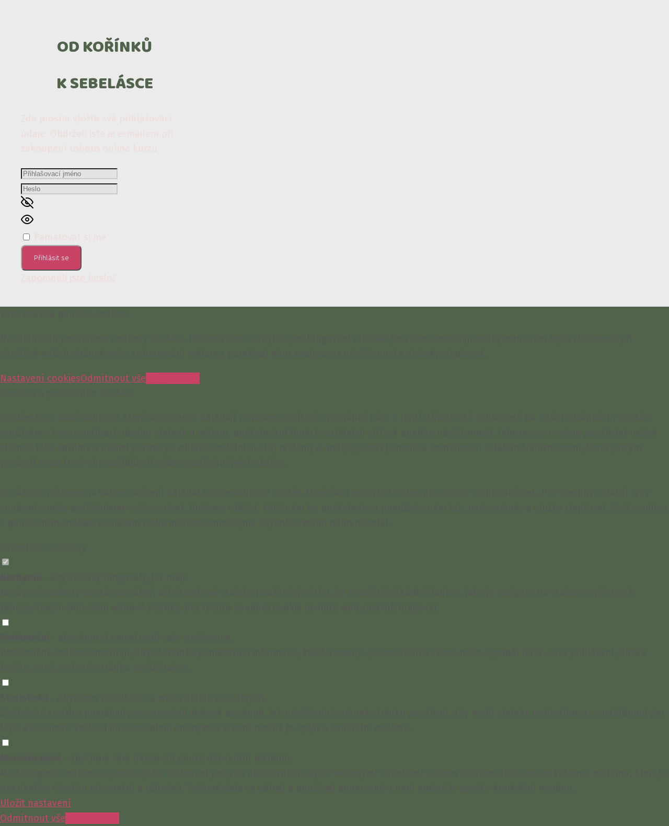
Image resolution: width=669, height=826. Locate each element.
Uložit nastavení (35, 803)
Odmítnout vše (113, 378)
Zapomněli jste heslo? (68, 278)
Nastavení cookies (40, 378)
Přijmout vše (173, 378)
